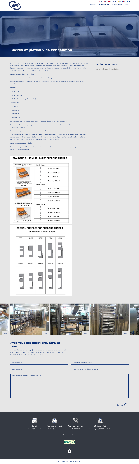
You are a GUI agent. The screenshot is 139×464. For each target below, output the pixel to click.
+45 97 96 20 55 (75, 429)
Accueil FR (93, 5)
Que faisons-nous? (117, 5)
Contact (127, 5)
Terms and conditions (69, 435)
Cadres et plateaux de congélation (107, 69)
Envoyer (120, 405)
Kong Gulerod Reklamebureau (75, 461)
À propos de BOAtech (104, 5)
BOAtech (57, 461)
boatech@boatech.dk (34, 429)
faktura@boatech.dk (54, 429)
